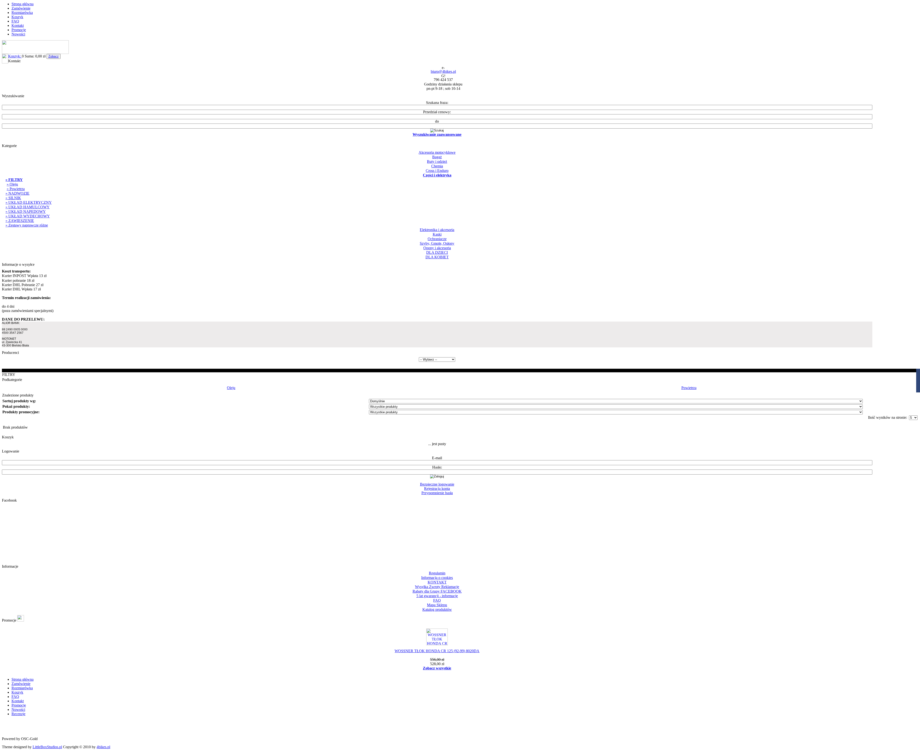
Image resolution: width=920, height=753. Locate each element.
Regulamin (437, 573)
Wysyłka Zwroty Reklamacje (437, 587)
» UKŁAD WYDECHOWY (28, 216)
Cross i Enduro (437, 171)
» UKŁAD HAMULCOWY (28, 207)
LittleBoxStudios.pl (47, 747)
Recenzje (18, 714)
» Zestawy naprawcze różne (27, 225)
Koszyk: (15, 56)
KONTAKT (437, 582)
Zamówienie (21, 8)
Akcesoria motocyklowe (437, 152)
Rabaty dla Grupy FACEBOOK (437, 591)
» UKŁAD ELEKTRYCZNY (29, 202)
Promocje (19, 30)
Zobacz (53, 56)
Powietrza (688, 388)
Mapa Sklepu (437, 605)
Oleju (231, 388)
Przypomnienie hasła (437, 493)
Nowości (18, 34)
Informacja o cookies (437, 578)
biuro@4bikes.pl (443, 71)
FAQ (15, 21)
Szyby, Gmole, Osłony (437, 243)
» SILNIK (13, 198)
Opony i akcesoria (437, 248)
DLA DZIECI (437, 252)
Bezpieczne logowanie (437, 484)
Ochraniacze (437, 239)
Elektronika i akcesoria (437, 230)
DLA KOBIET (437, 257)
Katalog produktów (437, 609)
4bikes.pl (103, 747)
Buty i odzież (437, 161)
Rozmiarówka (22, 13)
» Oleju (12, 184)
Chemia (437, 166)
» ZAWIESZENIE (20, 221)
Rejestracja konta (437, 489)
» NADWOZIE (17, 193)
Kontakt (18, 25)
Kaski (437, 234)
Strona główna (23, 4)
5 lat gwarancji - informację (437, 596)
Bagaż (437, 157)
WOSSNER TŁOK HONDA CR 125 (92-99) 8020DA (437, 651)
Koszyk (17, 17)
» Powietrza (16, 189)
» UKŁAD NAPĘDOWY (26, 211)
